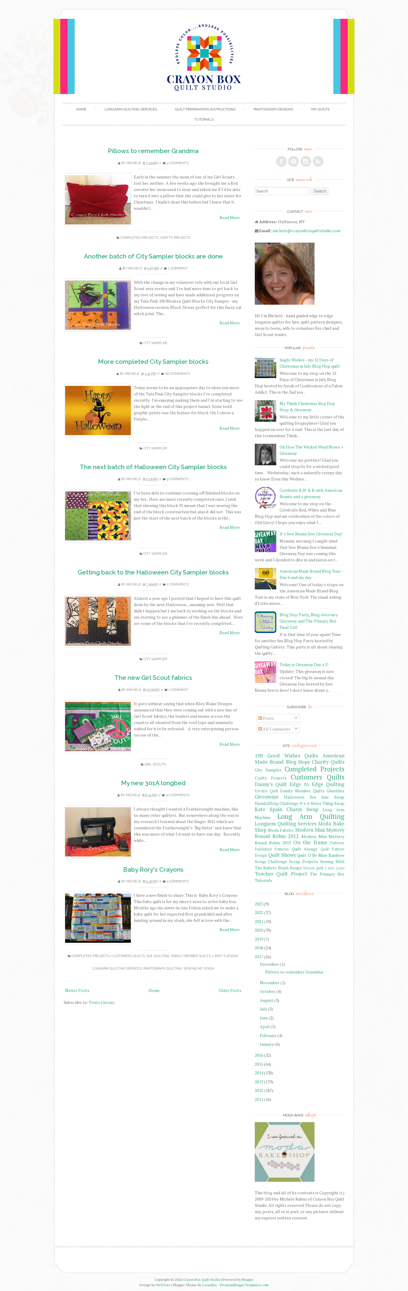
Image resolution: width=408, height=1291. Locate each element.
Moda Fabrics (281, 830)
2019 (259, 939)
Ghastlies (335, 791)
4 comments (178, 163)
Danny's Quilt (271, 784)
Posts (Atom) (101, 1002)
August (266, 1000)
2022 (259, 912)
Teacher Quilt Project (281, 874)
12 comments (177, 795)
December (269, 964)
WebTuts (163, 1285)
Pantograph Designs (273, 109)
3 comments (177, 479)
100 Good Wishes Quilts (286, 755)
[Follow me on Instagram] (305, 161)
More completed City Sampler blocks (153, 361)
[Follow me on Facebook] (281, 161)
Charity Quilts (328, 762)
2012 (259, 1090)
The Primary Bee (327, 874)
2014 (259, 1073)
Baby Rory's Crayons (153, 869)
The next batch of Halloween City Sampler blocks (153, 467)
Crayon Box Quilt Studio (201, 1279)
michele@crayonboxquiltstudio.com (306, 230)
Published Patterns (272, 849)
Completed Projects (139, 238)
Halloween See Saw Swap (314, 797)
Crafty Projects (175, 238)
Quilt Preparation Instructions (205, 109)
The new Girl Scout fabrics (153, 677)
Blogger (248, 1279)
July (263, 1009)
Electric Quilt (266, 791)
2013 (259, 1081)
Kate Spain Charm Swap (286, 809)
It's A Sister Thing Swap (322, 803)
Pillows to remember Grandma (153, 151)
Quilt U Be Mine (312, 855)
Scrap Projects (303, 861)
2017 (259, 956)
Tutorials (204, 119)
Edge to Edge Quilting (317, 784)
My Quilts (320, 109)
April (265, 1026)
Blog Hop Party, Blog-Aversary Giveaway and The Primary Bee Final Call (309, 621)
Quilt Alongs (305, 849)
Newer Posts (77, 990)
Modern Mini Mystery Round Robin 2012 (299, 833)
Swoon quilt (313, 868)
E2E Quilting (158, 956)
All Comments (276, 729)
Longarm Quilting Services (131, 109)
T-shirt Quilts (334, 868)
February (268, 1035)
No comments (177, 374)
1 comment (178, 268)
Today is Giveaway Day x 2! (304, 664)
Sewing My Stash (198, 968)
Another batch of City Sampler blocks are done (153, 256)
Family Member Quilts (191, 956)
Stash (283, 868)
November (270, 982)
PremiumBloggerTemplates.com (244, 1285)
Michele (133, 163)
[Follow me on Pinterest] (293, 161)
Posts (268, 718)
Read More (230, 217)
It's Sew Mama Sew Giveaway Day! (311, 534)
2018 (259, 947)
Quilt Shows (282, 855)
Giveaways (266, 797)
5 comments (178, 881)
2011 (259, 1099)
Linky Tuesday (225, 956)
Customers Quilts (128, 956)
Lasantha (209, 1285)
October (267, 991)
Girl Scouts (155, 764)
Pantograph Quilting (162, 968)
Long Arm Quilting (310, 816)
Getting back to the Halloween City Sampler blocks (153, 572)
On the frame (310, 842)
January (267, 1044)
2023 (259, 904)
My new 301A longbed (153, 783)
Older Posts (230, 990)
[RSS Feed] (318, 161)
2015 (259, 1064)
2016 (259, 1055)
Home (81, 109)
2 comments (178, 584)
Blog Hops (298, 762)
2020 (259, 930)
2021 (259, 921)
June (264, 1018)
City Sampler (155, 343)
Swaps (296, 868)
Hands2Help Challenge (277, 803)
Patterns (337, 842)
